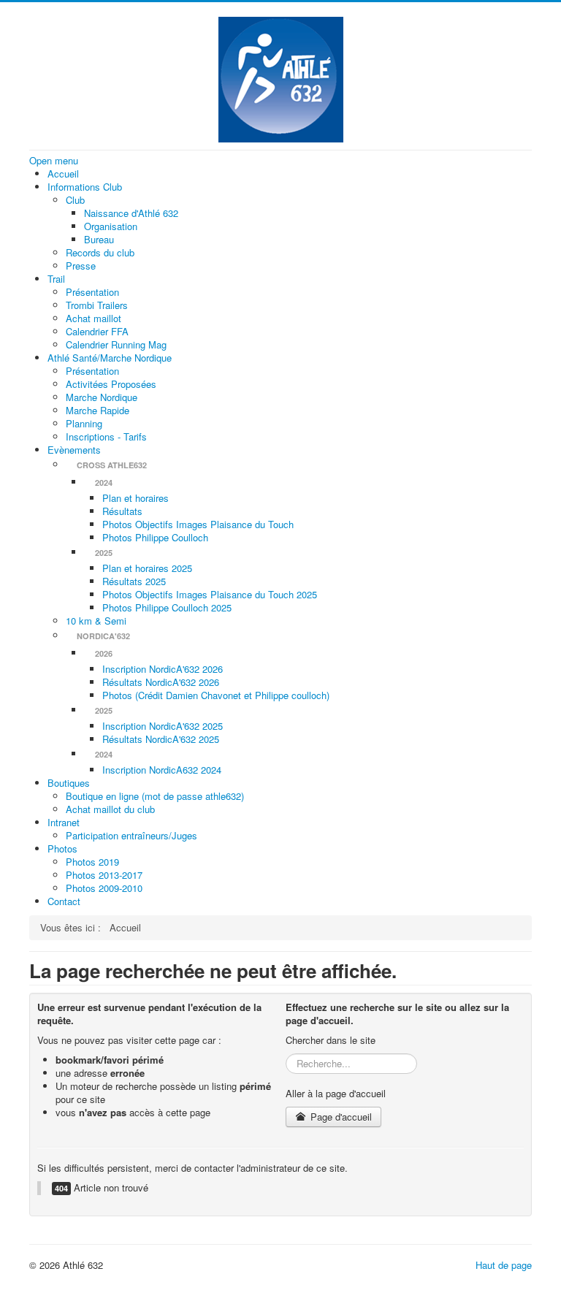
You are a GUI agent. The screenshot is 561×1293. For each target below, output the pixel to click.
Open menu (53, 160)
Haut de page (504, 1265)
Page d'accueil (340, 1117)
